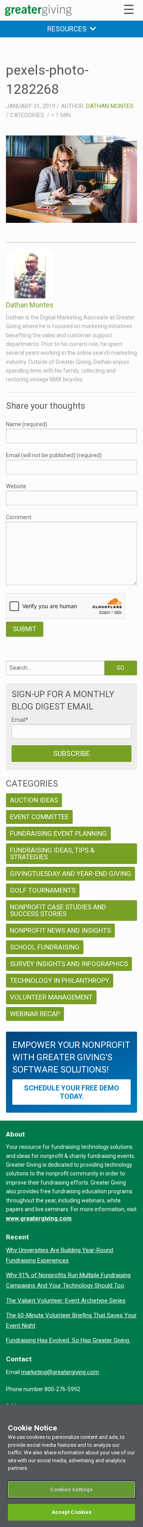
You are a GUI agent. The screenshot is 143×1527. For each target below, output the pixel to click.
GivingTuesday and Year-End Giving (70, 874)
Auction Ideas (34, 800)
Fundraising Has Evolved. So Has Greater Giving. (68, 1340)
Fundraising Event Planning (58, 833)
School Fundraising (44, 947)
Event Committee (39, 817)
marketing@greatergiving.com (60, 1372)
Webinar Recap (35, 1014)
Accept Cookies (72, 1512)
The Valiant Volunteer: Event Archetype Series (66, 1300)
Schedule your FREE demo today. (71, 1092)
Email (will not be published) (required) (54, 455)
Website (16, 486)
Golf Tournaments (42, 890)
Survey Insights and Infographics (69, 964)
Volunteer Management (51, 997)
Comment (18, 517)
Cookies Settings (71, 1489)
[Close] (133, 1415)
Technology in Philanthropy (59, 980)
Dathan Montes (109, 106)
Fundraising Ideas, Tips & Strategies (52, 853)
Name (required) (26, 424)
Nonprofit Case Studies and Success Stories (58, 910)
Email (20, 720)
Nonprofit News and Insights (60, 930)
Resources (68, 29)
